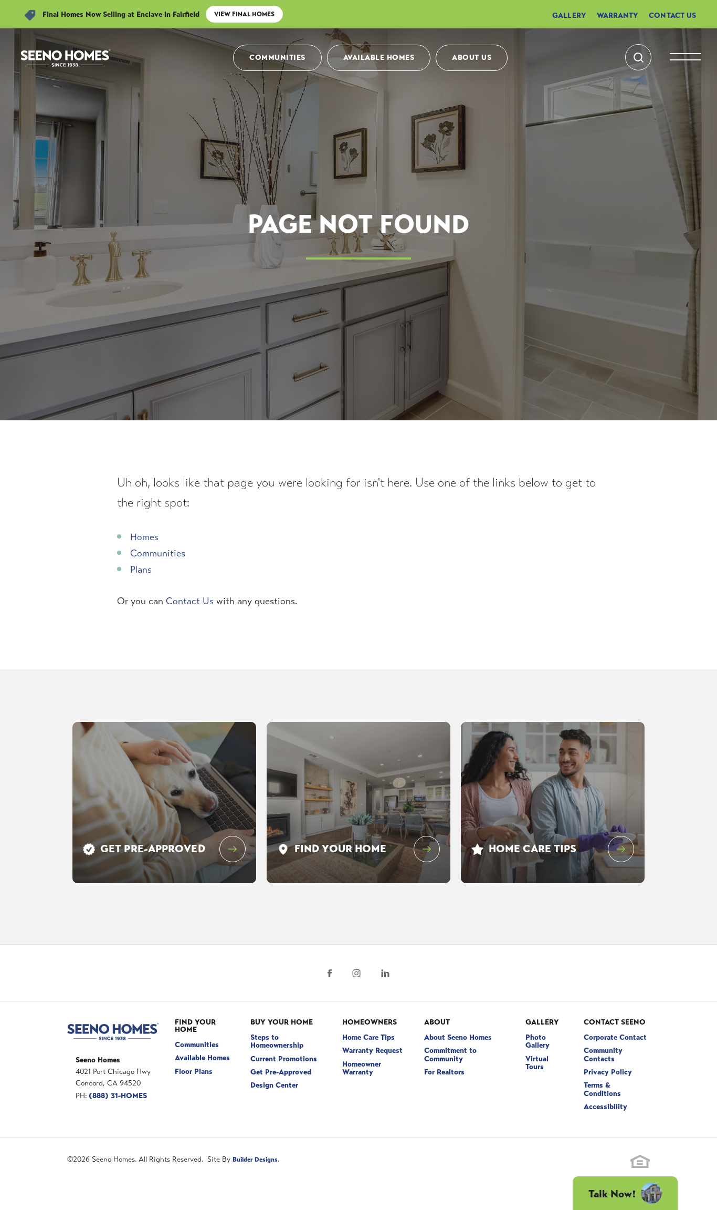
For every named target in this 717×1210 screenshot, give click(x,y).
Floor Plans (194, 1071)
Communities (277, 57)
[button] (638, 57)
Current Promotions (283, 1058)
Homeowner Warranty (361, 1068)
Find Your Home (195, 1025)
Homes (144, 537)
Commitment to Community (450, 1054)
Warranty (618, 15)
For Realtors (444, 1072)
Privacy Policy (608, 1072)
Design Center (274, 1085)
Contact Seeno (615, 1022)
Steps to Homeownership (276, 1041)
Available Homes (379, 57)
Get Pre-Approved (280, 1072)
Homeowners (369, 1022)
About (437, 1022)
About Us (471, 57)
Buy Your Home (281, 1022)
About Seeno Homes (458, 1037)
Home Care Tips (368, 1037)
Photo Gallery (537, 1041)
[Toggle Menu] (685, 58)
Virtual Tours (537, 1062)
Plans (141, 569)
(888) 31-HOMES (118, 1095)
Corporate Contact (615, 1037)
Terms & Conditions (602, 1089)
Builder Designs (255, 1159)
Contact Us (672, 15)
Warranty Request (372, 1050)
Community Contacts (603, 1054)
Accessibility (605, 1106)
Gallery (569, 15)
